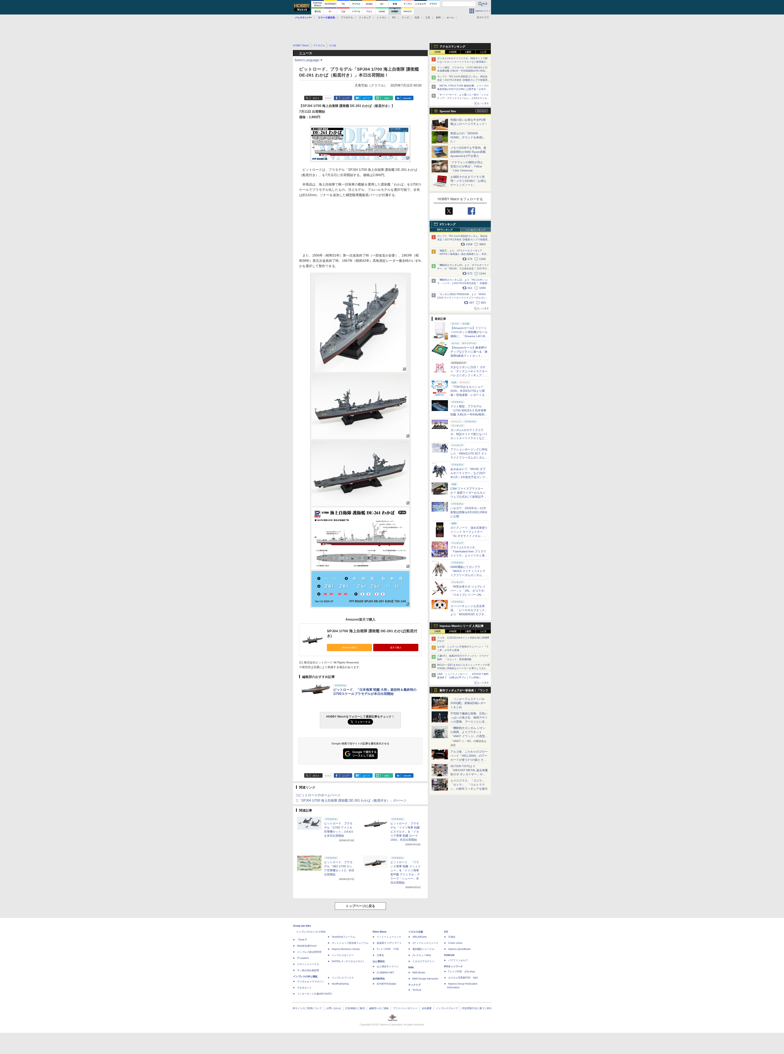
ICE (446, 931)
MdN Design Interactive (425, 978)
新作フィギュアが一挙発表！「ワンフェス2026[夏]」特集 (464, 691)
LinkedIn (407, 98)
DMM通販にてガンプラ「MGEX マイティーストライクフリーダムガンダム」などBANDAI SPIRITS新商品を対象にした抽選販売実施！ (469, 575)
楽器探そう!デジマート (389, 943)
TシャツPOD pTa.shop (461, 971)
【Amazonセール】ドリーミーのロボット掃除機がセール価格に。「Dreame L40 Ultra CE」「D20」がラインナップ (469, 336)
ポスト (316, 98)
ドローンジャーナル (308, 964)
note (386, 98)
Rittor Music (380, 931)
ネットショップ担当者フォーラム (350, 943)
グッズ (405, 17)
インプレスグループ (447, 1008)
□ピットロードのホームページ (318, 795)
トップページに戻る (360, 906)
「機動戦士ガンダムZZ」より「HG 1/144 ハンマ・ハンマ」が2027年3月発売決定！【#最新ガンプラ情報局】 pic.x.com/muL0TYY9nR (463, 283)
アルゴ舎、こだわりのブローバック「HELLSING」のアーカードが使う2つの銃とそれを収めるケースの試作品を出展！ (469, 760)
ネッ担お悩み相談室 (308, 970)
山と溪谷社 (379, 961)
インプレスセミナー (343, 955)
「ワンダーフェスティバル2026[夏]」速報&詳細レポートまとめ (468, 703)
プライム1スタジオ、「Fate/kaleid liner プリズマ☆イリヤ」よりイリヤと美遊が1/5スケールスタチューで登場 (469, 555)
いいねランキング (476, 229)
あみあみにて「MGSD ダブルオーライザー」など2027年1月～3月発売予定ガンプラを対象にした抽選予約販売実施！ (469, 477)
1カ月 (483, 52)
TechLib (416, 989)
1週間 (468, 52)
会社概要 (427, 1008)
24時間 (453, 52)
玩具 (417, 17)
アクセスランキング (452, 46)
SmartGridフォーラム (343, 936)
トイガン (381, 17)
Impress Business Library (346, 949)
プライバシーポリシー (405, 1008)
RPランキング (445, 229)
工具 (427, 17)
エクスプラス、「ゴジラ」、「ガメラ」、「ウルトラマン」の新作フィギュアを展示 (469, 784)
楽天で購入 (395, 647)
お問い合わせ (333, 1008)
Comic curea (455, 943)
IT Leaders (303, 958)
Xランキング (448, 224)
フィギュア (365, 17)
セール (450, 17)
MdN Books (418, 972)
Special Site (448, 111)
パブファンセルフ (458, 960)
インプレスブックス (343, 977)
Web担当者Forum (307, 945)
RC (394, 17)
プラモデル (347, 17)
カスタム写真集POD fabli (463, 977)
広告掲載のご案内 (355, 1008)
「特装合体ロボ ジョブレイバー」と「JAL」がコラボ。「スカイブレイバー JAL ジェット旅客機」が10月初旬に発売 (469, 594)
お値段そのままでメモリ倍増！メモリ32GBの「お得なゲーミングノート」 (468, 181)
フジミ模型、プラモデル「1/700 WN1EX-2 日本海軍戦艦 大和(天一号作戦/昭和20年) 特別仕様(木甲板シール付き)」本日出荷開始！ (462, 71)
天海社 (451, 936)
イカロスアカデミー (423, 961)
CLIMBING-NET (385, 972)
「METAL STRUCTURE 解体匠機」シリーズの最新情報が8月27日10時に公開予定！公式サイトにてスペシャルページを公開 (463, 89)
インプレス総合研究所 (309, 952)
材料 (438, 17)
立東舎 (380, 955)
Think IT (302, 939)
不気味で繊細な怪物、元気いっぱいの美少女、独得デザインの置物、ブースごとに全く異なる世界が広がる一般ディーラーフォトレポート (469, 721)
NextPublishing (340, 983)
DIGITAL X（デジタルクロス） (348, 961)
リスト (328, 98)
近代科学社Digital (386, 983)
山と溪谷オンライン (388, 966)
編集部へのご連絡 (379, 1008)
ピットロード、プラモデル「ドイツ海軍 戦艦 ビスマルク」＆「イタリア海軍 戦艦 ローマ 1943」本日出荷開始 (405, 831)
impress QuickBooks (459, 949)
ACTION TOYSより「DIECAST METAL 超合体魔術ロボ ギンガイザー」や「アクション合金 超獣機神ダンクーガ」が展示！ (469, 774)
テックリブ (414, 984)
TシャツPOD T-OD (388, 949)
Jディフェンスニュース (425, 943)
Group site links (302, 925)
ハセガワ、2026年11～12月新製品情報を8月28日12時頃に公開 (468, 512)
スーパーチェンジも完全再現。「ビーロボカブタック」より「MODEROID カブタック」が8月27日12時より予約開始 (469, 614)
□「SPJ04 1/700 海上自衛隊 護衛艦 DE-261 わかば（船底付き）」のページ (351, 800)
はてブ (366, 98)
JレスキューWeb (421, 955)
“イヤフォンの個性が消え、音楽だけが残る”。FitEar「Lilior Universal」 (468, 166)
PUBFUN (449, 955)
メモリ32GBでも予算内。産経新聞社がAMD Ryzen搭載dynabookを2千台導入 (468, 152)
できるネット (304, 987)
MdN (411, 967)
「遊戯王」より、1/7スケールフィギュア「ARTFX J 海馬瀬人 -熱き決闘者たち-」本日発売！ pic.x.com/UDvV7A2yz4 (463, 254)
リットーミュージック (389, 936)
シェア (345, 98)
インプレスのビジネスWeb (311, 931)
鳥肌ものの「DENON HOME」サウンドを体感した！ (467, 137)
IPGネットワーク (453, 966)
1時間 (437, 52)
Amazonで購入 (349, 647)
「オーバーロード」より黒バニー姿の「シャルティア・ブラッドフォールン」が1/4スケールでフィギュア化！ (463, 98)
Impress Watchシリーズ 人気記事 (462, 626)
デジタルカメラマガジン (310, 981)
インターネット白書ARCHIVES (314, 993)
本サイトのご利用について (307, 1008)
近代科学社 (379, 978)
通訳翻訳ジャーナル (423, 949)
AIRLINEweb (419, 936)
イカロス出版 (415, 931)
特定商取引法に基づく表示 (477, 1008)
